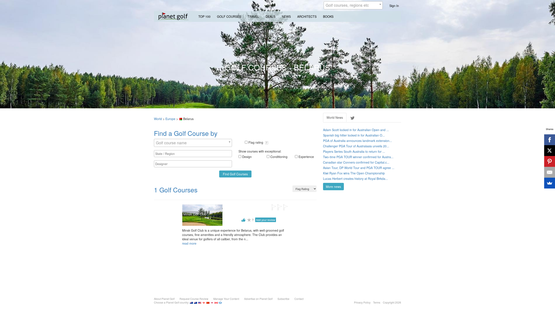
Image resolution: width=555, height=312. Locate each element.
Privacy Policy (362, 302)
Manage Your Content (226, 299)
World (158, 119)
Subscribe (283, 299)
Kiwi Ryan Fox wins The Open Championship (354, 173)
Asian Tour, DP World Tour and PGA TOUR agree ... (358, 168)
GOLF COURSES (229, 16)
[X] (549, 150)
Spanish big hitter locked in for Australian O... (354, 135)
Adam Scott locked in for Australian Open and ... (356, 130)
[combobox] (353, 5)
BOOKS (328, 16)
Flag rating (256, 142)
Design (247, 156)
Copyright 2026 (392, 302)
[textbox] (194, 153)
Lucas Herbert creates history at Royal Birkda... (355, 178)
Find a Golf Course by (185, 133)
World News (334, 117)
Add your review (265, 220)
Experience (306, 156)
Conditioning (278, 156)
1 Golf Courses (176, 189)
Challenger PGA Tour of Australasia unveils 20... (356, 146)
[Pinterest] (549, 161)
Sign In (394, 5)
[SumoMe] (549, 183)
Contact (299, 299)
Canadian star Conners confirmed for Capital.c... (356, 162)
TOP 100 (204, 16)
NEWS (286, 16)
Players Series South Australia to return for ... (354, 151)
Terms (376, 302)
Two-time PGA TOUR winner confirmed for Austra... (358, 157)
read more (189, 243)
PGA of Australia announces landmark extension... (357, 140)
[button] (266, 142)
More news (333, 186)
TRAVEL (253, 16)
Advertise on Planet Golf (258, 299)
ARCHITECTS (307, 16)
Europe (170, 119)
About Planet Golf (164, 299)
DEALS (270, 16)
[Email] (549, 172)
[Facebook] (549, 139)
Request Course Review (194, 299)
